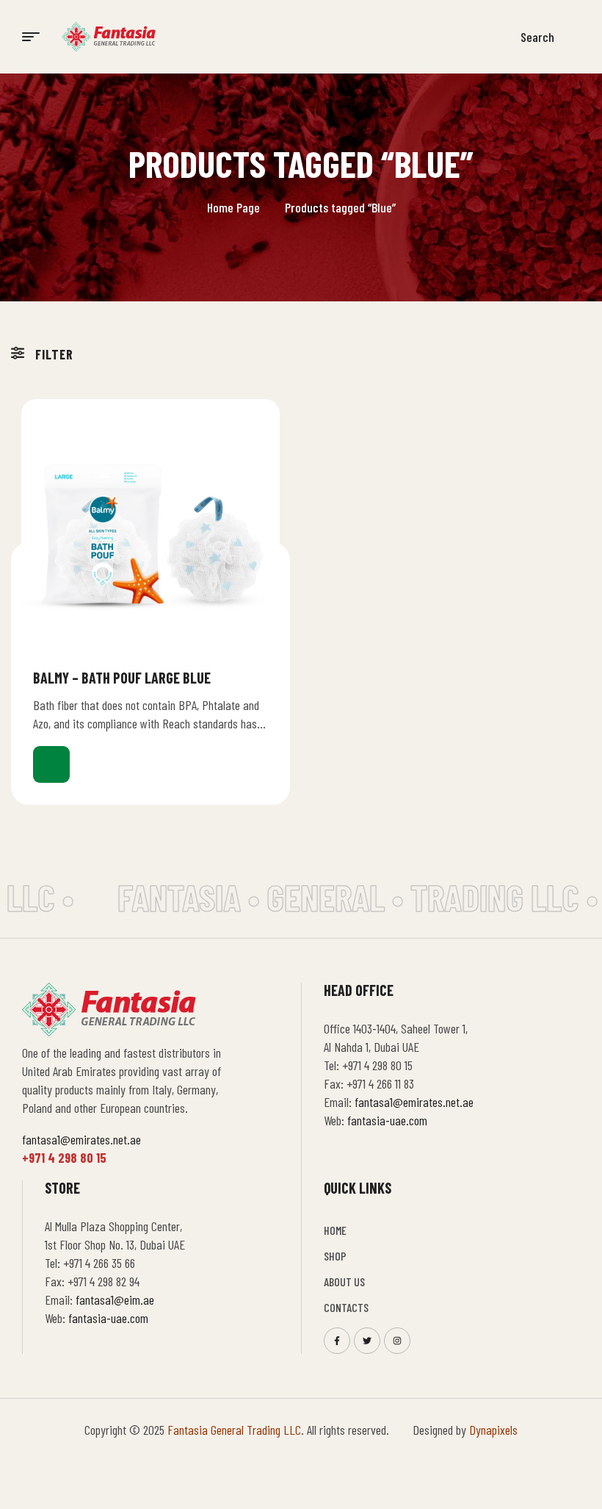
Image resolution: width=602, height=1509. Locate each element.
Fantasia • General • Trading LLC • (348, 897)
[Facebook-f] (337, 1340)
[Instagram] (397, 1340)
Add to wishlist (262, 677)
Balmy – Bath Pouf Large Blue (122, 678)
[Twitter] (367, 1340)
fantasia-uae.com (387, 1120)
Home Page (233, 207)
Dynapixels (493, 1430)
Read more (51, 764)
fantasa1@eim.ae (115, 1299)
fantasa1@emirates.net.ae (81, 1139)
